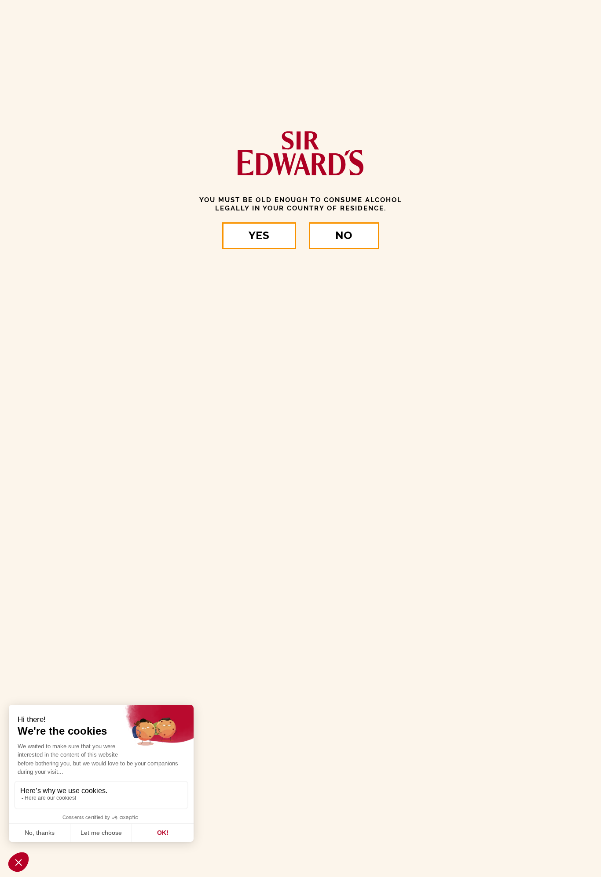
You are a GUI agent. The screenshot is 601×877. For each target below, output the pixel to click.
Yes (259, 235)
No (343, 235)
